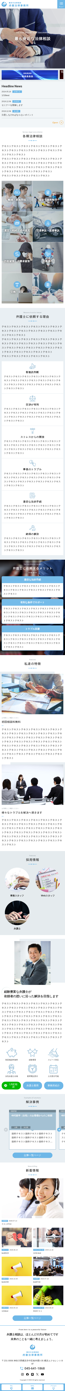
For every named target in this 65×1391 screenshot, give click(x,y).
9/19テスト (37, 1311)
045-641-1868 (34, 1368)
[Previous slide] (6, 1130)
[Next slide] (59, 1130)
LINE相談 (13, 1085)
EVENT (17, 101)
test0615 (5, 1253)
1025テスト (41, 294)
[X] (37, 1374)
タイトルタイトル (9, 204)
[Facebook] (27, 1374)
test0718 (36, 1282)
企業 (15, 1127)
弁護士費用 (32, 1085)
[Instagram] (22, 1374)
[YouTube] (42, 1374)
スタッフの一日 (39, 1250)
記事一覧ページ (32, 1155)
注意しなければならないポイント (17, 115)
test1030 (5, 1282)
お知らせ (17, 91)
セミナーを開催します (12, 105)
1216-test (37, 1253)
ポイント (5, 1250)
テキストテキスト (22, 296)
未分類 (16, 111)
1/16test (5, 95)
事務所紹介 (54, 1085)
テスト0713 (6, 1224)
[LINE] (32, 1374)
